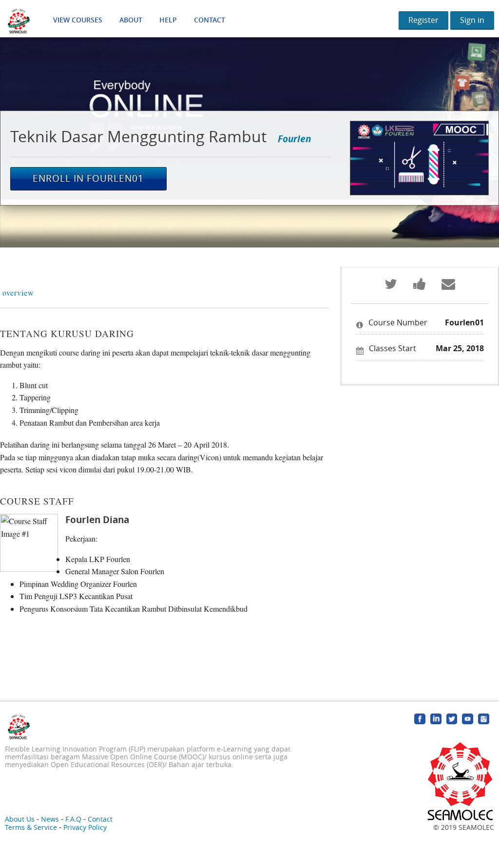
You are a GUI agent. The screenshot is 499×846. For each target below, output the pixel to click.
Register (423, 20)
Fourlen (294, 138)
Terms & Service (31, 827)
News (50, 819)
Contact (209, 19)
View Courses (77, 19)
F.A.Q (73, 819)
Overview (18, 292)
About (130, 19)
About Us (20, 819)
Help (168, 19)
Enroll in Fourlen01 (88, 178)
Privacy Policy (85, 827)
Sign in (472, 20)
